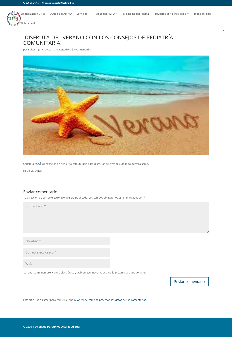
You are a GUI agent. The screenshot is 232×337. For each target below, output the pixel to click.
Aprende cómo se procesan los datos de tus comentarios (111, 300)
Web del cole (28, 23)
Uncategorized (62, 49)
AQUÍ (38, 164)
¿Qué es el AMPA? (61, 14)
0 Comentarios (83, 49)
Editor (31, 49)
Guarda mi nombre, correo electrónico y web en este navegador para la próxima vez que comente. (87, 272)
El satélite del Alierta (136, 14)
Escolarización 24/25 (32, 14)
